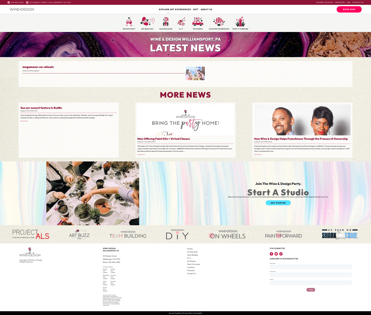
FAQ (348, 2)
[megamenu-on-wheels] (195, 80)
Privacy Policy (188, 313)
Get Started (278, 203)
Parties (190, 249)
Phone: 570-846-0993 (111, 262)
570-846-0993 (17, 2)
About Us (206, 9)
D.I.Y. (189, 258)
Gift (195, 9)
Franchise (340, 2)
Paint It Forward (193, 264)
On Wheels (191, 261)
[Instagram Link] (281, 254)
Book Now (349, 9)
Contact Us (358, 2)
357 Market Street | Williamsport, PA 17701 (50, 2)
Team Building (192, 255)
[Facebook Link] (271, 254)
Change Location (324, 2)
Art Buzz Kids (192, 252)
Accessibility (198, 313)
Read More (24, 121)
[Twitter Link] (276, 254)
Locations (191, 267)
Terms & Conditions (175, 313)
